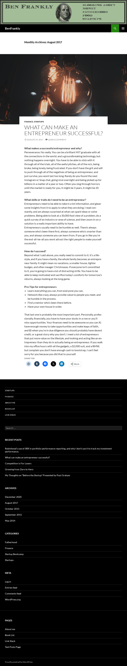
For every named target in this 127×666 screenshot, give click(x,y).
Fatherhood (11, 542)
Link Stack (10, 415)
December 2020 (13, 496)
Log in (8, 581)
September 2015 (13, 514)
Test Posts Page (13, 647)
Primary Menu (123, 28)
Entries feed (11, 587)
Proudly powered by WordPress (19, 662)
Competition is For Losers (18, 463)
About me (10, 402)
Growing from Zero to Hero (19, 469)
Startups (39, 121)
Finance (28, 121)
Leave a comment (57, 139)
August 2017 (11, 502)
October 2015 (12, 508)
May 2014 (10, 520)
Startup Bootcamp (14, 554)
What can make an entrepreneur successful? (63, 130)
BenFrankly (12, 28)
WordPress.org (13, 599)
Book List (10, 409)
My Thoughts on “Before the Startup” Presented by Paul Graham (37, 475)
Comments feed (13, 593)
